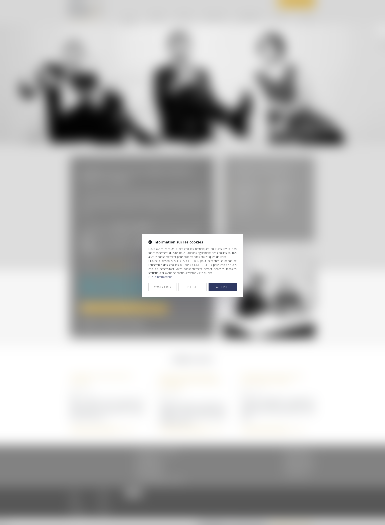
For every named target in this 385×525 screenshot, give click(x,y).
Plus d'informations (160, 277)
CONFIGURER (162, 287)
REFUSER (192, 287)
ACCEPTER (222, 287)
